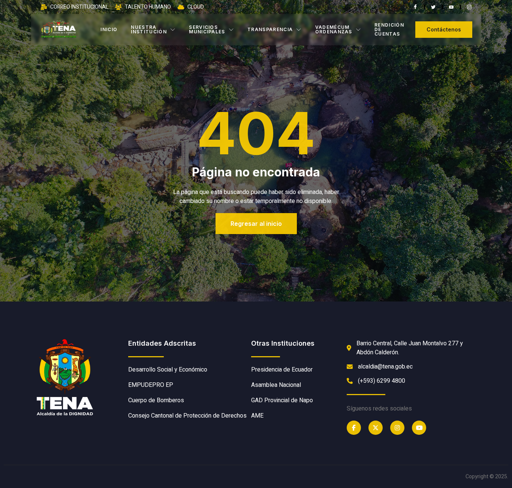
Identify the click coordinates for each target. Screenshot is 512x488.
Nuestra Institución (149, 29)
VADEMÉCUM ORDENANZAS (333, 29)
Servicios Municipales (207, 29)
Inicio (108, 29)
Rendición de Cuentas (389, 29)
